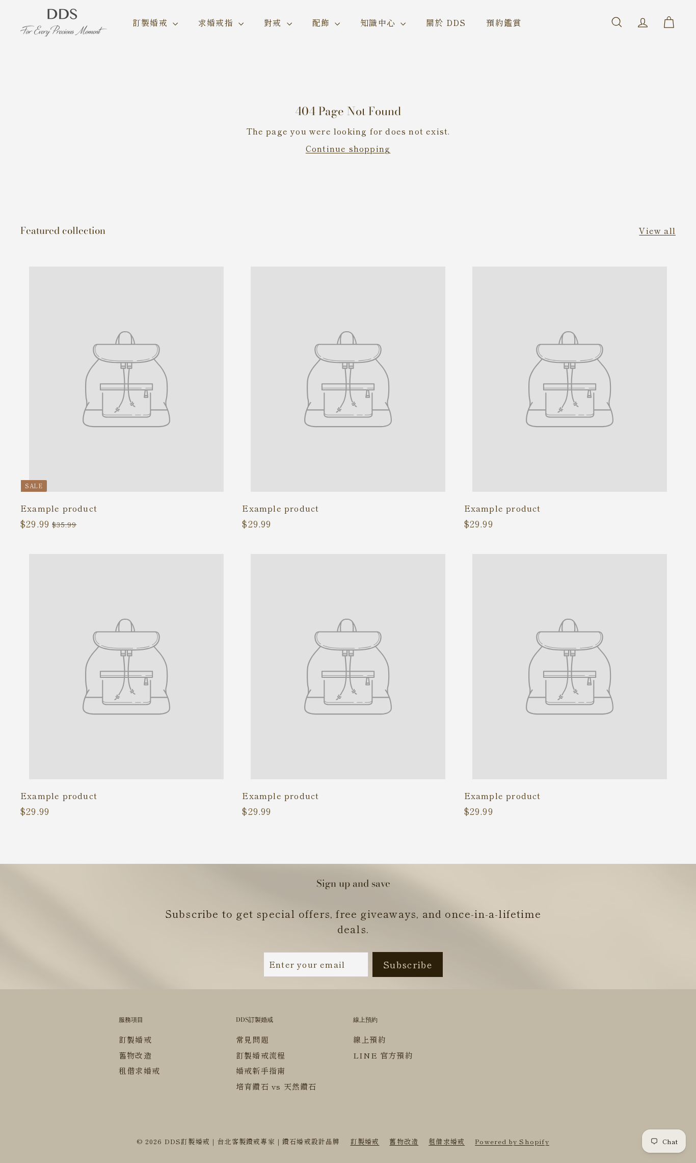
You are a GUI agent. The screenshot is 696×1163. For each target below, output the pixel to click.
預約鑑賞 (503, 22)
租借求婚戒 (139, 1070)
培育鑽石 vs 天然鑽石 (276, 1086)
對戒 (274, 22)
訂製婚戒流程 (260, 1055)
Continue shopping (348, 148)
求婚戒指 (217, 22)
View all (657, 230)
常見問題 (252, 1039)
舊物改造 (135, 1055)
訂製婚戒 (151, 22)
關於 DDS (446, 22)
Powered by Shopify (512, 1141)
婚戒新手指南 (260, 1070)
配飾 (322, 22)
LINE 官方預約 (383, 1055)
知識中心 (379, 22)
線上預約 (369, 1039)
